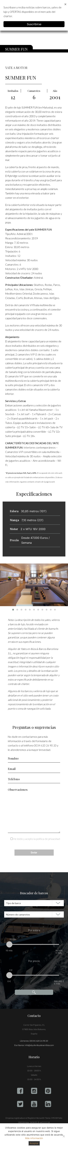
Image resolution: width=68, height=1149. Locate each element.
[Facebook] (20, 1091)
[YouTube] (34, 1104)
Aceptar (34, 1143)
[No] (63, 1136)
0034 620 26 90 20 (45, 745)
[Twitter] (20, 1104)
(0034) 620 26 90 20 (38, 1040)
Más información (34, 1138)
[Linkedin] (48, 1104)
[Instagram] (34, 1091)
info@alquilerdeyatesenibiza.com (39, 1045)
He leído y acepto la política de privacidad (36, 838)
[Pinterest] (48, 1091)
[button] (13, 609)
